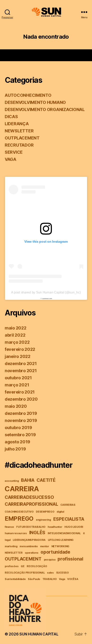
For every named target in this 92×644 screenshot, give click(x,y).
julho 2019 (15, 448)
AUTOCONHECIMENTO (28, 95)
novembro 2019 (21, 420)
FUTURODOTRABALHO (31, 526)
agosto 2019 (17, 441)
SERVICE (14, 152)
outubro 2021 (18, 377)
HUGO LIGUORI (73, 526)
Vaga (62, 579)
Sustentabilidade (15, 579)
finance (9, 526)
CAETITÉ (46, 480)
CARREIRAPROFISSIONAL (31, 504)
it (83, 533)
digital (60, 511)
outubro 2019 (18, 427)
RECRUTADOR (19, 145)
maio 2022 (15, 327)
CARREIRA (22, 489)
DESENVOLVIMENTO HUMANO (35, 102)
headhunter (55, 526)
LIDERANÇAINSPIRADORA (29, 540)
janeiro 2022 (17, 356)
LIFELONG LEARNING (61, 540)
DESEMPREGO (45, 511)
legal (8, 540)
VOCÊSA (72, 579)
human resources (16, 533)
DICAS (11, 116)
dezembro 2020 (21, 399)
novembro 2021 (21, 370)
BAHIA (27, 480)
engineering (43, 519)
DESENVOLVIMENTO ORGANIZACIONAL (45, 109)
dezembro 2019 (21, 413)
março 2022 (17, 342)
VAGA (10, 159)
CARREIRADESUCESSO (29, 497)
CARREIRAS (67, 504)
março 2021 (17, 384)
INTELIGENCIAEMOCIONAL (64, 533)
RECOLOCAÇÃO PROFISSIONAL (25, 572)
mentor (44, 546)
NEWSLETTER (19, 130)
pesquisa (49, 559)
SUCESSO (62, 572)
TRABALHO (49, 579)
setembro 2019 (20, 434)
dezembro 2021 (21, 363)
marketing (11, 546)
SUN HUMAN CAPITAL (38, 634)
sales (50, 572)
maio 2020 (16, 406)
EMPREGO (19, 518)
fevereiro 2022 (20, 349)
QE (22, 566)
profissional (70, 559)
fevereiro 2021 (20, 391)
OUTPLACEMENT (22, 137)
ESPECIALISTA (68, 519)
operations (31, 552)
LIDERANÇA (17, 123)
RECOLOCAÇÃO (37, 566)
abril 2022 (15, 335)
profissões (11, 566)
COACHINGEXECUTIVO (19, 511)
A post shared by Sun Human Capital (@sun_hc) (46, 292)
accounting (12, 480)
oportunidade (55, 552)
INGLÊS (37, 532)
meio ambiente (29, 546)
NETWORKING (60, 546)
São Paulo (34, 579)
